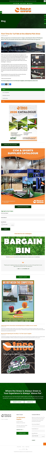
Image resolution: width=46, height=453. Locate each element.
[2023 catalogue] (23, 140)
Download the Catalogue (10, 144)
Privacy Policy (19, 446)
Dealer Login (22, 433)
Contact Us (30, 401)
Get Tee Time (16, 3)
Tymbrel (31, 451)
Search (23, 446)
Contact (30, 3)
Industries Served (6, 95)
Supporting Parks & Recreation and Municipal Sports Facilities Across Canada (19, 325)
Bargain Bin (12, 256)
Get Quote (23, 3)
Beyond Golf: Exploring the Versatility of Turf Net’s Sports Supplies (16, 333)
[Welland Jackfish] (18, 373)
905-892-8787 (27, 1)
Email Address (4, 217)
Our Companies (6, 92)
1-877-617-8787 (33, 1)
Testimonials (5, 98)
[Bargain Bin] (23, 254)
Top (44, 444)
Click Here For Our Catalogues (23, 233)
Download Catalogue (23, 206)
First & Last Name (4, 213)
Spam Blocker (35, 433)
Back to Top (27, 446)
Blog (3, 101)
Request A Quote (23, 276)
